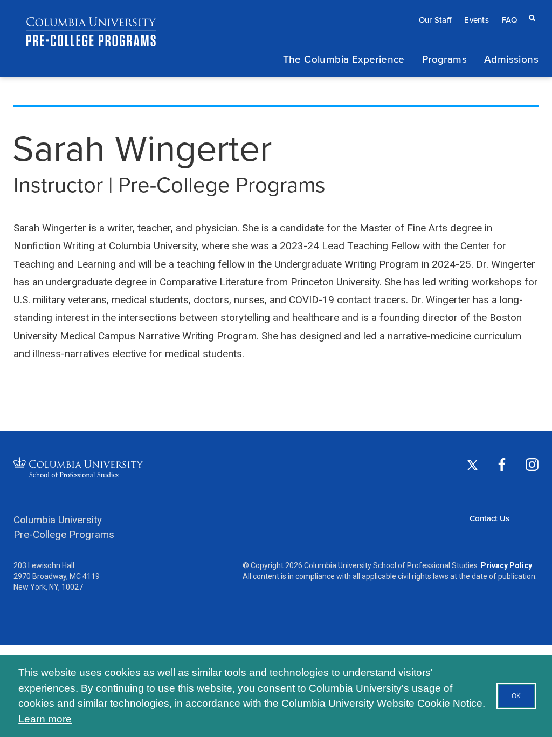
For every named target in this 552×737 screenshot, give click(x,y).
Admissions (511, 58)
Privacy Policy (506, 565)
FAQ (509, 19)
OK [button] (516, 696)
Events (476, 19)
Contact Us (489, 518)
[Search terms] (530, 9)
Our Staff (435, 19)
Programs (444, 58)
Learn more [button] (45, 719)
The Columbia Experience (344, 58)
